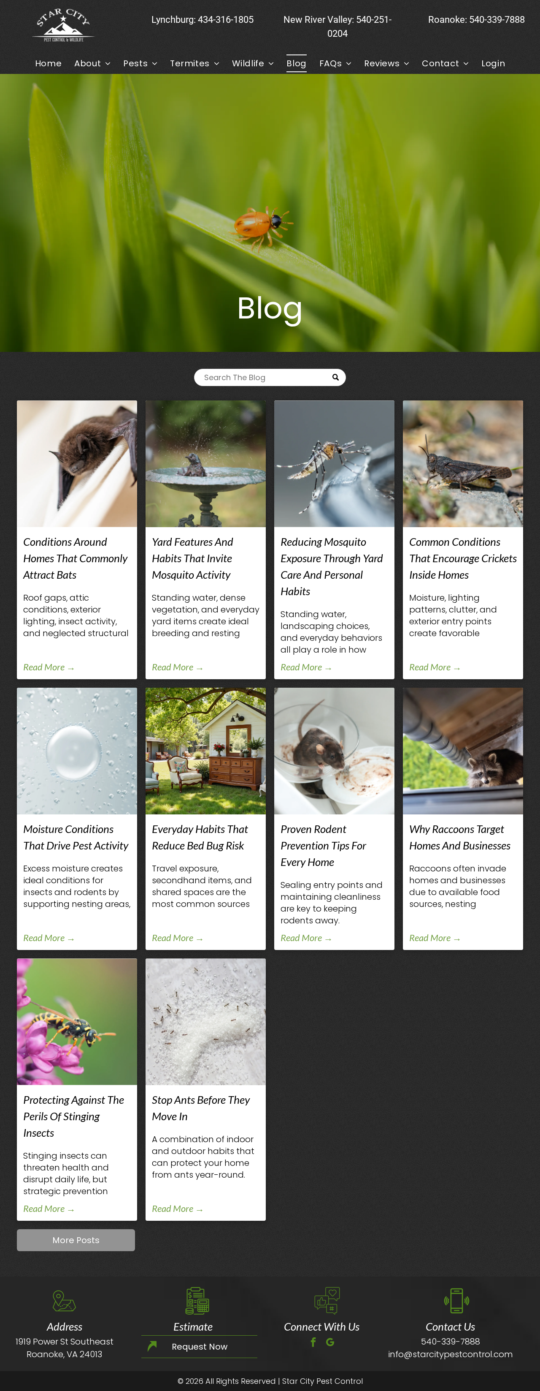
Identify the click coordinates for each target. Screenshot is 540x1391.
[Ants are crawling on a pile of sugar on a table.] (206, 1021)
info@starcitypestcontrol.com (450, 1354)
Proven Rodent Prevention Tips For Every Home (323, 845)
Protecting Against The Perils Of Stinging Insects (73, 1116)
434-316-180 (223, 19)
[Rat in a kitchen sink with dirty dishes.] (334, 751)
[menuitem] (48, 63)
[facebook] (313, 1343)
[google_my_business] (330, 1343)
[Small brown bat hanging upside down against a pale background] (77, 463)
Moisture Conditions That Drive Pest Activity (75, 837)
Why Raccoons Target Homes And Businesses (459, 837)
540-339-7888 (497, 19)
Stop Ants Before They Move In (201, 1108)
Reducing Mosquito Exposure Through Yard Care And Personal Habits (332, 566)
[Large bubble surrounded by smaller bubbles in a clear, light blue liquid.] (77, 751)
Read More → (49, 666)
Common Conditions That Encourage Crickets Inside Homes (463, 558)
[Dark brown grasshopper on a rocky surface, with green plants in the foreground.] (463, 463)
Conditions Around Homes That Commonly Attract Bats (75, 558)
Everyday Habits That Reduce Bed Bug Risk (200, 837)
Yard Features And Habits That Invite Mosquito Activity (192, 558)
